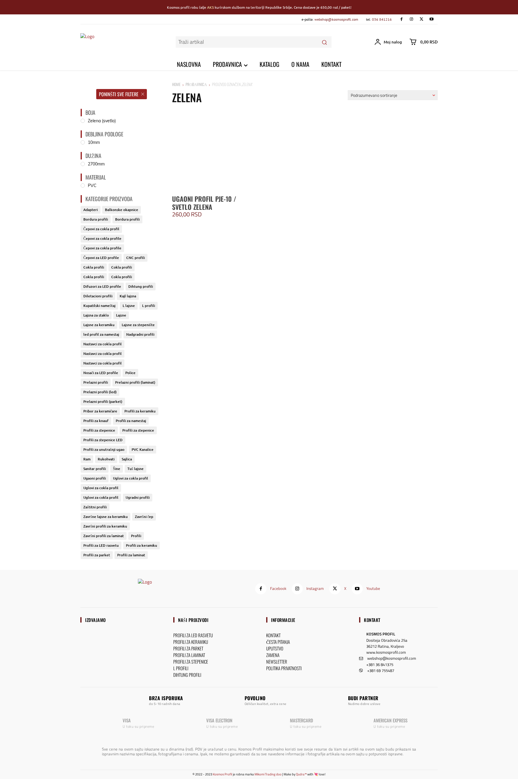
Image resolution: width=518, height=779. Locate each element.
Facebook (278, 588)
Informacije (283, 620)
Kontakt (372, 620)
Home (176, 84)
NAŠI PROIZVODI (193, 620)
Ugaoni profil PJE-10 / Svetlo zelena (204, 202)
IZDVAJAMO (95, 620)
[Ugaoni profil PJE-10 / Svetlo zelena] (214, 149)
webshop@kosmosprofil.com (336, 19)
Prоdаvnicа (196, 84)
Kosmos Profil (222, 774)
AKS (210, 7)
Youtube (373, 588)
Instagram (315, 588)
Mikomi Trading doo (268, 774)
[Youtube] (431, 19)
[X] (421, 19)
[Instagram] (411, 19)
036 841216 (382, 19)
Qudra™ (301, 774)
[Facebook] (401, 19)
